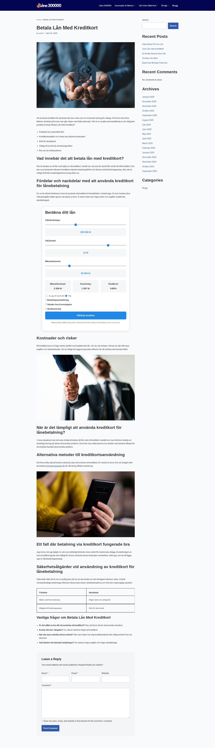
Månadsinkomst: (53, 261)
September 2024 (149, 171)
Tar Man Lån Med (150, 58)
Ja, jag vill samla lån (56, 296)
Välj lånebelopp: (52, 220)
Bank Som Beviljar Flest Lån (154, 63)
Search (145, 20)
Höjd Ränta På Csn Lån (152, 44)
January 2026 (148, 97)
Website (105, 673)
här (118, 323)
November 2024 (149, 162)
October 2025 (148, 111)
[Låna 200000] (49, 5)
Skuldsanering (54, 309)
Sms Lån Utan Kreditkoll (153, 49)
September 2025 (149, 115)
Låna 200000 (105, 5)
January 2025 (148, 152)
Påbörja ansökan (86, 315)
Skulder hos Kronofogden (59, 304)
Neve (39, 751)
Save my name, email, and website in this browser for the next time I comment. (78, 721)
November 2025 (149, 106)
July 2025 (146, 125)
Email (75, 673)
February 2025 (148, 148)
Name (45, 673)
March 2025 (147, 143)
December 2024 (149, 157)
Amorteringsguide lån (55, 466)
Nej (69, 296)
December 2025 (149, 101)
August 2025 (147, 120)
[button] (134, 5)
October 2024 (148, 166)
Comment (46, 685)
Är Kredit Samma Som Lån (154, 54)
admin (41, 33)
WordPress (59, 751)
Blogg (175, 5)
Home (39, 20)
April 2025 (146, 138)
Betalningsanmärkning (58, 300)
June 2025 (147, 129)
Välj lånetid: (50, 241)
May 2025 (146, 134)
